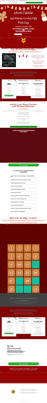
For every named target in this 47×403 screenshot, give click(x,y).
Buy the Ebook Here (9, 95)
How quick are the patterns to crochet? (18, 189)
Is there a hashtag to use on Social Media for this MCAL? (21, 179)
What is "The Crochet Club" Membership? (18, 211)
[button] (23, 176)
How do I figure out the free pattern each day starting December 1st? (22, 176)
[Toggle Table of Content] (20, 34)
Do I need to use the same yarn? (16, 186)
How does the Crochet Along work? (17, 205)
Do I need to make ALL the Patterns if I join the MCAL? (20, 195)
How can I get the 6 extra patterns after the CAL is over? (21, 208)
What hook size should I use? (16, 192)
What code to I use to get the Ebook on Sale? (19, 198)
